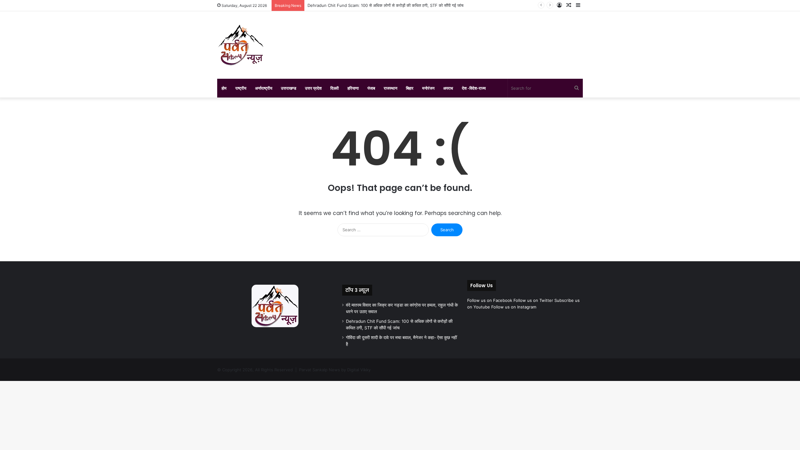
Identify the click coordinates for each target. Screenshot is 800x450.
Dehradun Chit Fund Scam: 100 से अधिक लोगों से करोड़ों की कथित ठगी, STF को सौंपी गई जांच (385, 5)
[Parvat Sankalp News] (240, 45)
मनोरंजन (428, 88)
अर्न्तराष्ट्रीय (263, 88)
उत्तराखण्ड (288, 88)
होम (224, 88)
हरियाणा (353, 88)
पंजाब (371, 88)
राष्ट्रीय (240, 88)
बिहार (409, 88)
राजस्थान (390, 88)
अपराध (448, 88)
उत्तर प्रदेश (313, 88)
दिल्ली (334, 88)
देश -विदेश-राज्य (474, 88)
